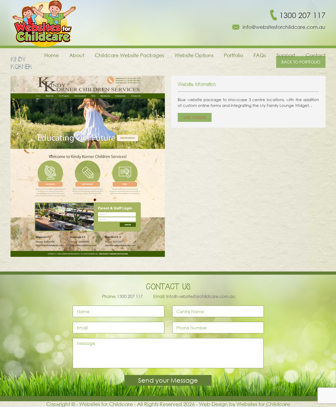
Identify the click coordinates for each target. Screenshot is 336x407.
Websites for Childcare (263, 404)
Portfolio (233, 55)
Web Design (213, 404)
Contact (316, 55)
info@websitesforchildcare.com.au (284, 27)
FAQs (260, 55)
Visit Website (194, 117)
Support (285, 55)
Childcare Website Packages (129, 55)
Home (51, 55)
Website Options (194, 55)
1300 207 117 (302, 15)
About (76, 55)
